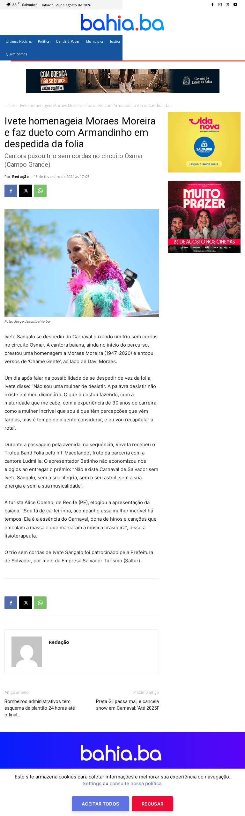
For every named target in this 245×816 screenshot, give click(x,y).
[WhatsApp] (40, 191)
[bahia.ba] (122, 22)
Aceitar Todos (100, 803)
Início (9, 105)
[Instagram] (220, 5)
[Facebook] (212, 5)
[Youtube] (235, 5)
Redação (20, 176)
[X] (228, 5)
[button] (233, 47)
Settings (92, 783)
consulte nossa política (135, 783)
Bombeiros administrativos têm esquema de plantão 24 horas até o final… (39, 708)
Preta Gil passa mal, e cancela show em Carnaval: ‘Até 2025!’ (127, 705)
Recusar (152, 803)
